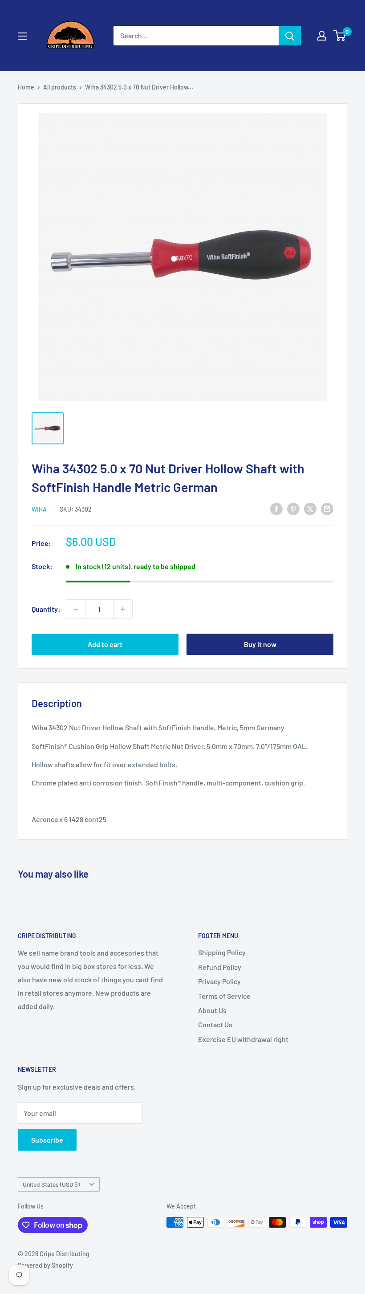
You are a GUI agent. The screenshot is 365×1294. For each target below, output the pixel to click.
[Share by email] (327, 508)
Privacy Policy (219, 981)
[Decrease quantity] (75, 609)
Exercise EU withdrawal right (243, 1039)
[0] (339, 35)
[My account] (321, 36)
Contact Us (215, 1024)
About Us (212, 1010)
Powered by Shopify (45, 1265)
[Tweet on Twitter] (310, 508)
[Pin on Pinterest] (293, 508)
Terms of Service (224, 996)
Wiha (39, 509)
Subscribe (47, 1139)
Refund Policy (219, 967)
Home (26, 87)
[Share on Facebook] (276, 508)
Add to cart (105, 644)
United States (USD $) (51, 1184)
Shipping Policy (222, 952)
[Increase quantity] (123, 609)
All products (59, 87)
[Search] (290, 35)
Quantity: (46, 609)
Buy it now (260, 644)
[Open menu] (22, 36)
